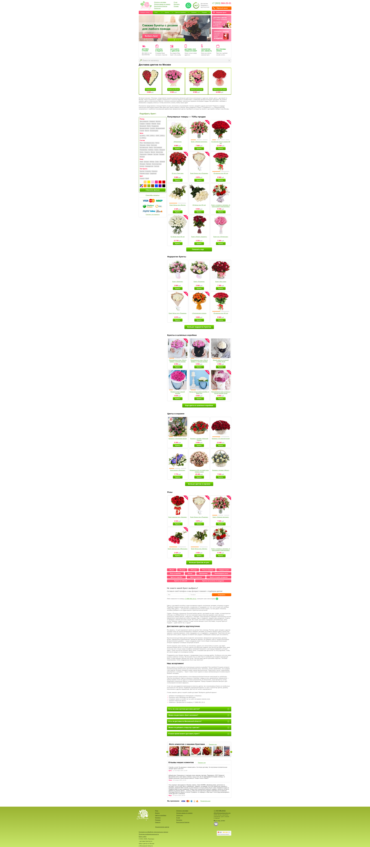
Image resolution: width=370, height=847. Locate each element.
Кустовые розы (144, 147)
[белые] (141, 182)
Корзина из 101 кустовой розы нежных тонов (199, 471)
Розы (156, 12)
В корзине (154, 171)
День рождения (144, 121)
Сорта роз (157, 8)
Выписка (158, 121)
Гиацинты (147, 152)
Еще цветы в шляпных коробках (199, 405)
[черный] (163, 185)
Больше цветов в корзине (199, 484)
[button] (216, 171)
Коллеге (142, 166)
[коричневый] (152, 185)
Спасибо (152, 128)
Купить (177, 148)
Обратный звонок (222, 8)
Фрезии (153, 152)
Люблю (149, 126)
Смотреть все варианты (153, 214)
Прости (147, 130)
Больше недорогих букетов (199, 327)
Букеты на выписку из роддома (213, 581)
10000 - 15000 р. (160, 135)
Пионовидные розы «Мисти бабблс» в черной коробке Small (199, 361)
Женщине (142, 164)
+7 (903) (221, 3)
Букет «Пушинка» (199, 281)
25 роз (171, 570)
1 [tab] (174, 40)
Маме (141, 161)
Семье (157, 161)
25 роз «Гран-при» (178, 173)
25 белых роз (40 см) (199, 205)
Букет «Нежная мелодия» (199, 141)
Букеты (167, 12)
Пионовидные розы (149, 142)
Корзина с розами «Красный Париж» (199, 439)
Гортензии (154, 145)
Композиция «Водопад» (177, 470)
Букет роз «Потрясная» (220, 236)
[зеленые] (148, 185)
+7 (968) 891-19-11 (190, 598)
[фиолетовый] (160, 185)
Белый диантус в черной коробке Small (221, 360)
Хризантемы (159, 152)
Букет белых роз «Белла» (178, 205)
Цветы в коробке (176, 577)
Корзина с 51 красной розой (221, 438)
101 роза (194, 570)
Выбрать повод (144, 12)
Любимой (162, 161)
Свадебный (153, 173)
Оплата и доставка (160, 2)
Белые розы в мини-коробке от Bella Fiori (199, 392)
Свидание (152, 121)
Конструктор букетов (160, 6)
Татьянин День (154, 130)
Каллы (141, 152)
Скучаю (142, 130)
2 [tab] (176, 40)
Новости (157, 822)
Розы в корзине (207, 570)
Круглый (142, 171)
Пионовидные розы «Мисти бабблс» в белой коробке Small (177, 361)
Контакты (177, 4)
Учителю (156, 166)
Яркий (147, 178)
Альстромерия (158, 147)
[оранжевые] (145, 185)
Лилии (148, 145)
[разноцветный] (141, 185)
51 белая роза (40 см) (178, 236)
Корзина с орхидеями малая (178, 438)
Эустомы (155, 154)
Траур (158, 123)
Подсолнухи (143, 154)
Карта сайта (142, 836)
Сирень (156, 149)
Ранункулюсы (143, 149)
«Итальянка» (178, 141)
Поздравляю (155, 126)
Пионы (157, 142)
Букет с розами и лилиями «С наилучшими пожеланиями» (220, 205)
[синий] (156, 185)
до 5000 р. (142, 135)
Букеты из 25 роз (173, 89)
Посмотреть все (205, 801)
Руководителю (149, 166)
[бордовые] (163, 182)
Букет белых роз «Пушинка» (199, 173)
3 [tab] (178, 40)
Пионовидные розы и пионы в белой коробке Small (220, 392)
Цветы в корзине (196, 577)
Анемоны (150, 149)
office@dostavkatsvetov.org (222, 813)
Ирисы (151, 147)
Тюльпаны (142, 145)
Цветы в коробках (180, 12)
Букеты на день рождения (219, 577)
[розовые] (156, 182)
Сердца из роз (150, 89)
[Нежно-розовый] (152, 182)
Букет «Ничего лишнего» (199, 236)
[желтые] (148, 182)
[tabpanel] (175, 28)
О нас (175, 2)
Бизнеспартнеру (156, 164)
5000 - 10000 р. (150, 135)
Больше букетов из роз (199, 562)
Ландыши (162, 149)
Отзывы (176, 6)
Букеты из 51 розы (196, 89)
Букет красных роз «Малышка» (177, 549)
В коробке (148, 171)
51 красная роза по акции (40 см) (220, 142)
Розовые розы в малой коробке (178, 392)
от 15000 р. (143, 138)
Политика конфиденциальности (149, 834)
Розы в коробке (175, 573)
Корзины (193, 12)
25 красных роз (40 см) (221, 173)
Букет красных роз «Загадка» (177, 517)
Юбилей (154, 123)
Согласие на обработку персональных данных (153, 832)
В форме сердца (144, 173)
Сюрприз (148, 123)
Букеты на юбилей (180, 581)
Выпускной (143, 126)
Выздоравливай (160, 128)
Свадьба (142, 123)
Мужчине (148, 164)
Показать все (213, 744)
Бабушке (146, 161)
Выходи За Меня (144, 128)
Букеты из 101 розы (220, 89)
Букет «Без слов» (220, 281)
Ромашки (150, 154)
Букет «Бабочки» (177, 281)
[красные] (160, 182)
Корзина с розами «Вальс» (220, 470)
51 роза (182, 570)
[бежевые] (145, 182)
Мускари (142, 156)
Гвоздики (161, 154)
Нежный (142, 178)
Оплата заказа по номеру (162, 4)
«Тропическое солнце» (199, 313)
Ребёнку (152, 161)
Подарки (204, 12)
